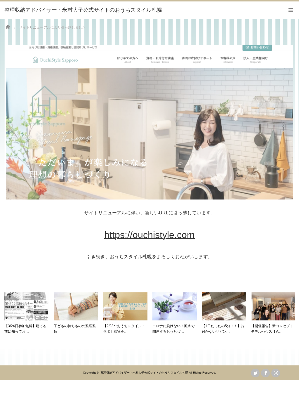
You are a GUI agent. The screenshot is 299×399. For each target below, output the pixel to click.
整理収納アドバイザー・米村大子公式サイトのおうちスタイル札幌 (144, 372)
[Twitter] (255, 373)
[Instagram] (275, 373)
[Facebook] (265, 373)
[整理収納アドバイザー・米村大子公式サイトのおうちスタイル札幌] (83, 10)
